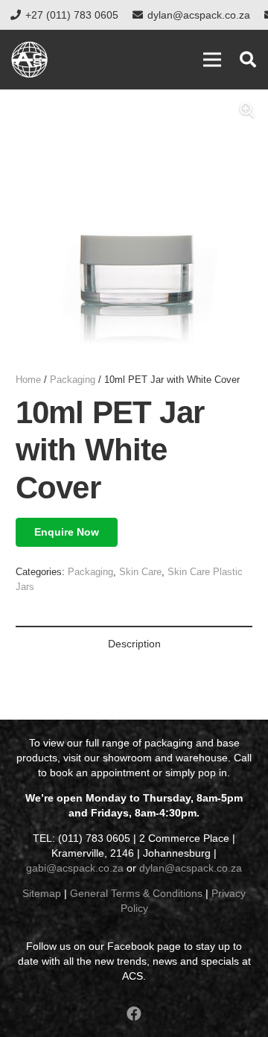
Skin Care (140, 572)
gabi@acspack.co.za (75, 868)
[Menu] (212, 59)
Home (28, 380)
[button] (248, 59)
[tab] (134, 644)
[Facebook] (134, 1014)
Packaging (72, 380)
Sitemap (41, 893)
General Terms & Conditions (136, 893)
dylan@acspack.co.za (190, 868)
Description (134, 644)
